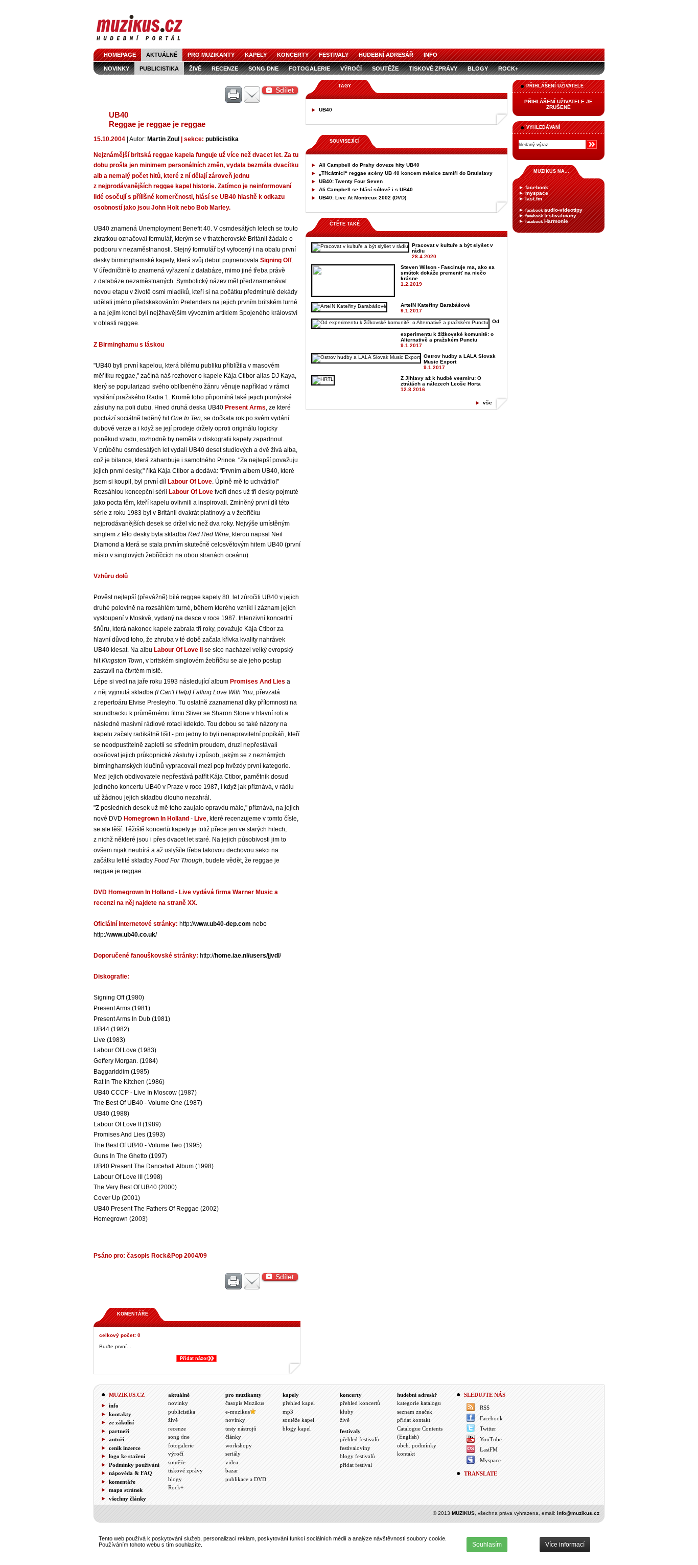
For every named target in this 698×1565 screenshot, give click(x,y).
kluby (347, 1412)
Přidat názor (194, 1358)
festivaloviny (550, 215)
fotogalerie (309, 68)
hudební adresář (386, 55)
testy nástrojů (241, 1428)
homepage (120, 55)
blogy (478, 68)
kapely (256, 55)
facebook (536, 187)
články (233, 1437)
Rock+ (508, 68)
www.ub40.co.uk (131, 934)
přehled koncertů (360, 1403)
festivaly (333, 55)
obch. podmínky (416, 1445)
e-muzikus (237, 1412)
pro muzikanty (211, 55)
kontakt (406, 1453)
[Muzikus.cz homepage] (139, 41)
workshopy (238, 1445)
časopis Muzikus (244, 1403)
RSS (485, 1407)
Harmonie (546, 221)
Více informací (565, 1544)
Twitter (488, 1428)
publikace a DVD (245, 1479)
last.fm (533, 198)
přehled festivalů (359, 1439)
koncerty (293, 55)
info (430, 55)
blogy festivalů (357, 1456)
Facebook (491, 1418)
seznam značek (414, 1412)
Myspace (490, 1460)
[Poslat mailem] (252, 95)
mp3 (288, 1412)
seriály (233, 1453)
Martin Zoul (163, 138)
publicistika (159, 68)
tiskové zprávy (433, 68)
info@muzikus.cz (578, 1513)
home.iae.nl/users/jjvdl (247, 955)
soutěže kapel (298, 1420)
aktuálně (161, 55)
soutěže (385, 68)
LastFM (489, 1449)
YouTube (491, 1439)
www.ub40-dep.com (222, 923)
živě (195, 68)
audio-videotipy (554, 210)
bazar (231, 1470)
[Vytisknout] (233, 95)
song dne (263, 68)
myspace (536, 193)
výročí (351, 68)
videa (231, 1462)
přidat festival (356, 1465)
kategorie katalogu (419, 1403)
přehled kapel (299, 1403)
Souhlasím (487, 1544)
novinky (116, 68)
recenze (225, 68)
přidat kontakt (413, 1420)
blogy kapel (297, 1428)
